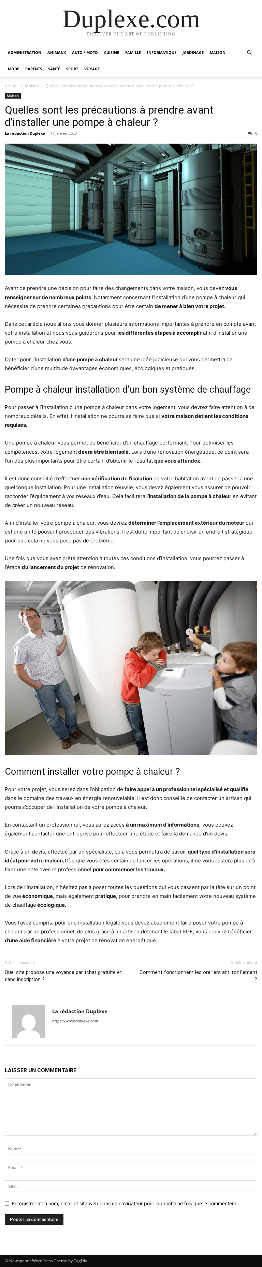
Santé (54, 68)
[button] (249, 52)
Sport (72, 68)
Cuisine (111, 52)
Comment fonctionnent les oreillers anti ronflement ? (198, 975)
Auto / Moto (85, 52)
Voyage (92, 68)
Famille (133, 52)
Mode (13, 68)
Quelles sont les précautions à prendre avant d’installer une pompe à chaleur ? (109, 116)
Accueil (11, 86)
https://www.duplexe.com (75, 1021)
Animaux (56, 52)
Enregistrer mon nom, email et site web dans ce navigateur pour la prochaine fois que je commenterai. (125, 1203)
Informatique (161, 52)
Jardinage (193, 52)
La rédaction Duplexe (25, 133)
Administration (24, 52)
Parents (33, 68)
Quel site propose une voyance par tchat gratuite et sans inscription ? (63, 975)
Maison (217, 52)
